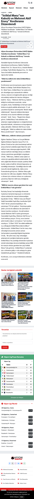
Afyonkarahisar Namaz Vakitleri (8, 474)
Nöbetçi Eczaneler (8, 469)
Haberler (3, 12)
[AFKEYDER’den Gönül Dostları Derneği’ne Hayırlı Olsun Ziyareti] (8, 277)
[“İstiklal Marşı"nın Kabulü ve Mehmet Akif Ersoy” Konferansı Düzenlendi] (17, 42)
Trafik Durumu (23, 473)
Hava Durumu (23, 469)
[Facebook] (9, 463)
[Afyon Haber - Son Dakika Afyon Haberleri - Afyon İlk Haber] (9, 2)
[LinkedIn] (18, 463)
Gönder (5, 347)
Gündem (4, 8)
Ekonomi (19, 8)
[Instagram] (15, 463)
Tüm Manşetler (24, 479)
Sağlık (32, 8)
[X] (12, 463)
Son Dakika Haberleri (8, 483)
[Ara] (29, 3)
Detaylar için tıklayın (17, 397)
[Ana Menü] (31, 3)
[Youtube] (21, 463)
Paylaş (5, 46)
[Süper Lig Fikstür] (32, 403)
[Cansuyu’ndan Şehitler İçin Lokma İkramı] (8, 315)
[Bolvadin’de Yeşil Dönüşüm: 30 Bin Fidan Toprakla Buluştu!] (25, 315)
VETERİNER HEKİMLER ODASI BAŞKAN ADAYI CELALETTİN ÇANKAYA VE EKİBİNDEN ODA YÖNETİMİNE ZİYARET (8, 305)
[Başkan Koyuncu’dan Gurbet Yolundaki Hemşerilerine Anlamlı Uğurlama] (25, 296)
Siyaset (11, 8)
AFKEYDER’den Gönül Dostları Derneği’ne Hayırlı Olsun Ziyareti (7, 284)
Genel (10, 12)
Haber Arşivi (23, 483)
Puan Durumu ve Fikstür (9, 479)
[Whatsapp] (24, 463)
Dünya (26, 8)
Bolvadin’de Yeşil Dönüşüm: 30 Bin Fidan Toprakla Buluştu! (24, 322)
